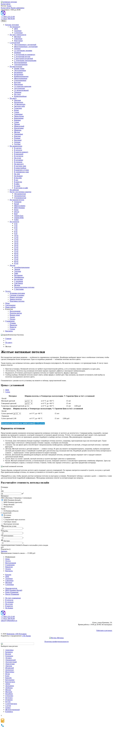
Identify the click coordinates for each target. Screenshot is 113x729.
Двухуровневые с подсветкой (25, 45)
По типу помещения (13, 598)
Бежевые (17, 120)
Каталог (8, 575)
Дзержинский (10, 660)
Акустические (19, 88)
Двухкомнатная (20, 194)
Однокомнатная (20, 198)
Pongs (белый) (9, 504)
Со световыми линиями (23, 50)
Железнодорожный (12, 710)
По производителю (17, 200)
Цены (7, 303)
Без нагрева (18, 279)
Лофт (16, 273)
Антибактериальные (22, 267)
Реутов (7, 702)
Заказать (4, 551)
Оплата (12, 319)
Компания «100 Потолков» (17, 634)
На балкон (9, 608)
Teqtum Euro (18, 216)
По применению (16, 146)
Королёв (8, 678)
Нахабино (9, 694)
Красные (17, 136)
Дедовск (8, 658)
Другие (12, 265)
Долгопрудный (11, 662)
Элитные (17, 271)
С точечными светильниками (25, 60)
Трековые (17, 92)
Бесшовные (18, 72)
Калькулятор (5, 4)
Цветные (17, 100)
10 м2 (16, 235)
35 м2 (16, 251)
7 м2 (15, 230)
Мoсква (8, 690)
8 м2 (15, 232)
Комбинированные (21, 76)
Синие (16, 112)
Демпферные (19, 277)
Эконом (17, 269)
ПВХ (16, 29)
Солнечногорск (11, 704)
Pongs (16, 210)
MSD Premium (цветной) (13, 502)
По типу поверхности (18, 35)
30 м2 (16, 249)
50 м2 (16, 257)
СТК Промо (26, 636)
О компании (10, 321)
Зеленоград (9, 670)
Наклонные (18, 84)
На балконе (18, 176)
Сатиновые (18, 33)
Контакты (9, 331)
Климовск (9, 712)
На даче (17, 174)
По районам (14, 190)
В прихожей (18, 154)
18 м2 (16, 243)
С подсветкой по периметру (24, 54)
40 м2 (16, 253)
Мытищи (8, 692)
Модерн (17, 285)
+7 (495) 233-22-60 (8, 17)
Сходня (8, 706)
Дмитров (8, 666)
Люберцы (9, 688)
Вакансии (13, 325)
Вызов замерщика (17, 8)
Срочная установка (17, 295)
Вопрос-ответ (15, 315)
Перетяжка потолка (17, 301)
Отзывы (13, 323)
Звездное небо (19, 106)
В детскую (18, 150)
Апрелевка (9, 650)
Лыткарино (9, 686)
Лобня (7, 684)
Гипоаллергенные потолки (24, 287)
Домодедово (10, 664)
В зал (16, 180)
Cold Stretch (18, 283)
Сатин (7, 392)
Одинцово (9, 696)
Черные (17, 124)
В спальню (18, 162)
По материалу (15, 27)
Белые (16, 110)
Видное (8, 654)
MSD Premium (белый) (12, 500)
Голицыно (9, 656)
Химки (8, 708)
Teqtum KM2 (19, 218)
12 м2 (16, 237)
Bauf (16, 214)
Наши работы (10, 307)
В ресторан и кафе (21, 188)
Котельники (9, 680)
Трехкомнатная (19, 196)
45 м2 (16, 255)
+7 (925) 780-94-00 (8, 19)
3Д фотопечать (19, 104)
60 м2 (16, 261)
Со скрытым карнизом (22, 86)
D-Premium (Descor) (11, 511)
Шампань (17, 130)
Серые (16, 122)
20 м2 (16, 245)
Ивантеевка (9, 672)
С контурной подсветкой (23, 58)
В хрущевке (18, 160)
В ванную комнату (21, 152)
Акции (12, 317)
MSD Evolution (19, 206)
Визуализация (15, 311)
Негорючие (18, 275)
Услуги (8, 291)
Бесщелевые (18, 74)
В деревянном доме (21, 172)
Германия (17, 202)
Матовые (17, 37)
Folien (16, 220)
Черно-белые (19, 116)
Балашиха (9, 652)
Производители (11, 588)
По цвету (13, 98)
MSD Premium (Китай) (13, 590)
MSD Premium (19, 208)
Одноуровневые (20, 80)
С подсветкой (15, 43)
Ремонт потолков (16, 297)
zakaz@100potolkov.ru (9, 620)
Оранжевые (18, 134)
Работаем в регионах (104, 630)
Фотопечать (18, 102)
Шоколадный (19, 126)
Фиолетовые (19, 128)
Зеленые (17, 142)
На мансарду (19, 164)
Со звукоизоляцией (21, 90)
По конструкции (16, 66)
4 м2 (15, 224)
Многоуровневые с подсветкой (26, 47)
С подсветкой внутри (22, 56)
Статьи (12, 329)
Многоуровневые (20, 78)
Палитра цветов (16, 313)
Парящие (17, 52)
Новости (13, 327)
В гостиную (18, 156)
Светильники (10, 305)
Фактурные (18, 41)
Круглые (17, 82)
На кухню (9, 604)
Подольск (9, 698)
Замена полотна (16, 299)
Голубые (17, 144)
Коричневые (19, 118)
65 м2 (16, 263)
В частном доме (20, 166)
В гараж (17, 186)
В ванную (9, 606)
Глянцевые (18, 39)
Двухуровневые (20, 70)
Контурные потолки (11, 524)
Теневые (17, 49)
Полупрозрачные (20, 62)
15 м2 (16, 239)
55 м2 (16, 259)
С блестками (19, 289)
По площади (14, 222)
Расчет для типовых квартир (20, 192)
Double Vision (19, 68)
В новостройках (20, 168)
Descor (16, 212)
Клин (9, 6)
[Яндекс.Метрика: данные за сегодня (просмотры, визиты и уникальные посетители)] (56, 638)
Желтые (17, 132)
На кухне (17, 158)
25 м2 (16, 247)
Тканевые (18, 31)
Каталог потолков (12, 25)
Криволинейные (20, 96)
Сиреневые (18, 114)
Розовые (17, 138)
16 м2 (16, 241)
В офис (17, 184)
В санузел (18, 148)
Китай (16, 204)
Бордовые (18, 140)
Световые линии (10, 522)
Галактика (18, 108)
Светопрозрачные (20, 64)
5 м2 (15, 226)
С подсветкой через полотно (14, 519)
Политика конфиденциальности (56, 641)
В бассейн (18, 178)
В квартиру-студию (21, 170)
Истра (7, 674)
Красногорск (10, 682)
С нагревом (18, 281)
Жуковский (9, 668)
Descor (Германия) (12, 594)
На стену (17, 94)
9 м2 (15, 233)
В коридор (18, 182)
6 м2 (15, 228)
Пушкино (9, 700)
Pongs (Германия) (11, 592)
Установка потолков (17, 293)
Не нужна (7, 515)
